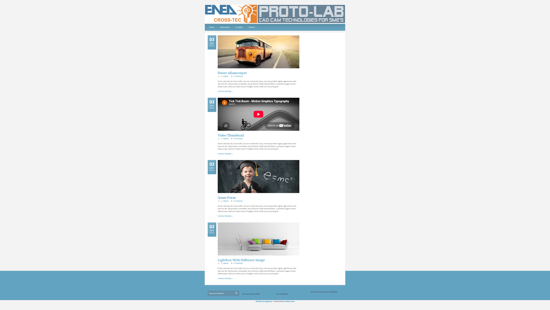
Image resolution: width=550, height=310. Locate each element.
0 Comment (238, 76)
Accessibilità (282, 294)
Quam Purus (227, 198)
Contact (252, 27)
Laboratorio (225, 27)
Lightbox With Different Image (241, 260)
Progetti (239, 27)
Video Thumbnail (231, 135)
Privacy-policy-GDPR (251, 294)
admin (225, 76)
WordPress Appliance (264, 301)
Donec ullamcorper (232, 73)
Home (211, 27)
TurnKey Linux (289, 301)
